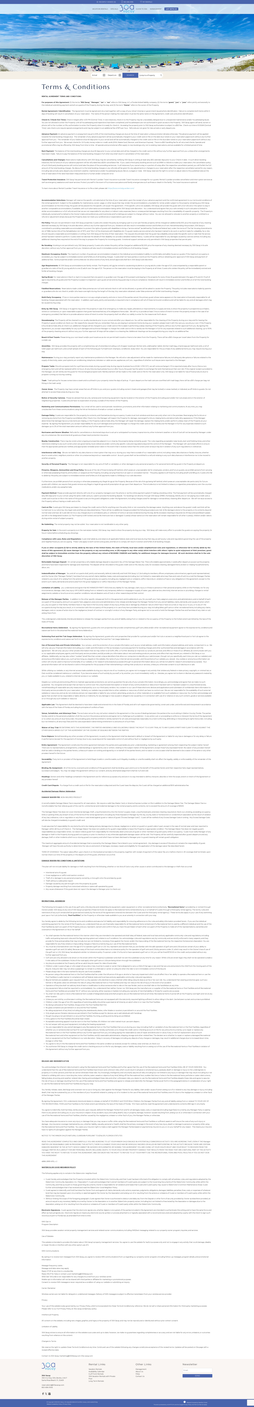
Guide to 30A (141, 9)
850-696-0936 (47, 1387)
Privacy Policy (67, 1404)
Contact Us (140, 1376)
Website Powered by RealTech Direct (197, 1402)
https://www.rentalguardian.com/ (121, 188)
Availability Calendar (96, 1372)
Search (130, 75)
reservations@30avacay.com (53, 1385)
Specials (114, 9)
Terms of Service (198, 1404)
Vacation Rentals (100, 9)
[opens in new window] (43, 1394)
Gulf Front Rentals (96, 1374)
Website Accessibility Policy (54, 1404)
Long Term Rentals (96, 1381)
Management (156, 9)
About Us (139, 1372)
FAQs (138, 1374)
